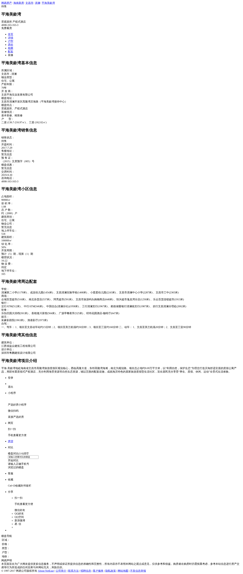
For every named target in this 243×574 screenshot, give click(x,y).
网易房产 (6, 2)
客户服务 (98, 570)
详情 (10, 37)
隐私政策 (110, 570)
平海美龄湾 (48, 2)
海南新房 (18, 2)
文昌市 (29, 2)
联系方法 (73, 570)
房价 (10, 44)
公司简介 (61, 570)
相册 (10, 48)
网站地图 (123, 570)
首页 (10, 34)
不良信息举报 (138, 570)
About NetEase (46, 570)
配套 (10, 51)
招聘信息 (86, 570)
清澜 (37, 2)
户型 (10, 41)
